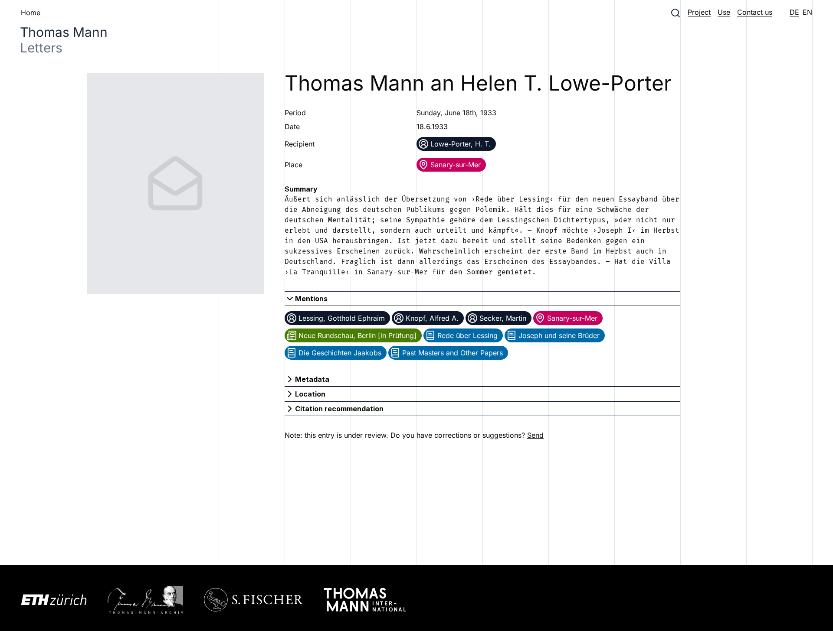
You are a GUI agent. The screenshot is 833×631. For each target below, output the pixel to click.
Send (535, 435)
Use (724, 12)
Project (699, 12)
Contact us (754, 12)
